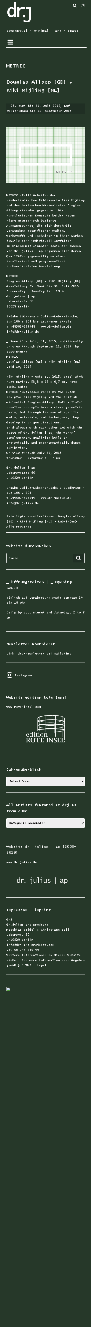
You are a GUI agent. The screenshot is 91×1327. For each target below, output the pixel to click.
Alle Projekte (18, 526)
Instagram (19, 675)
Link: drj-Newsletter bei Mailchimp (38, 653)
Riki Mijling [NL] (36, 521)
